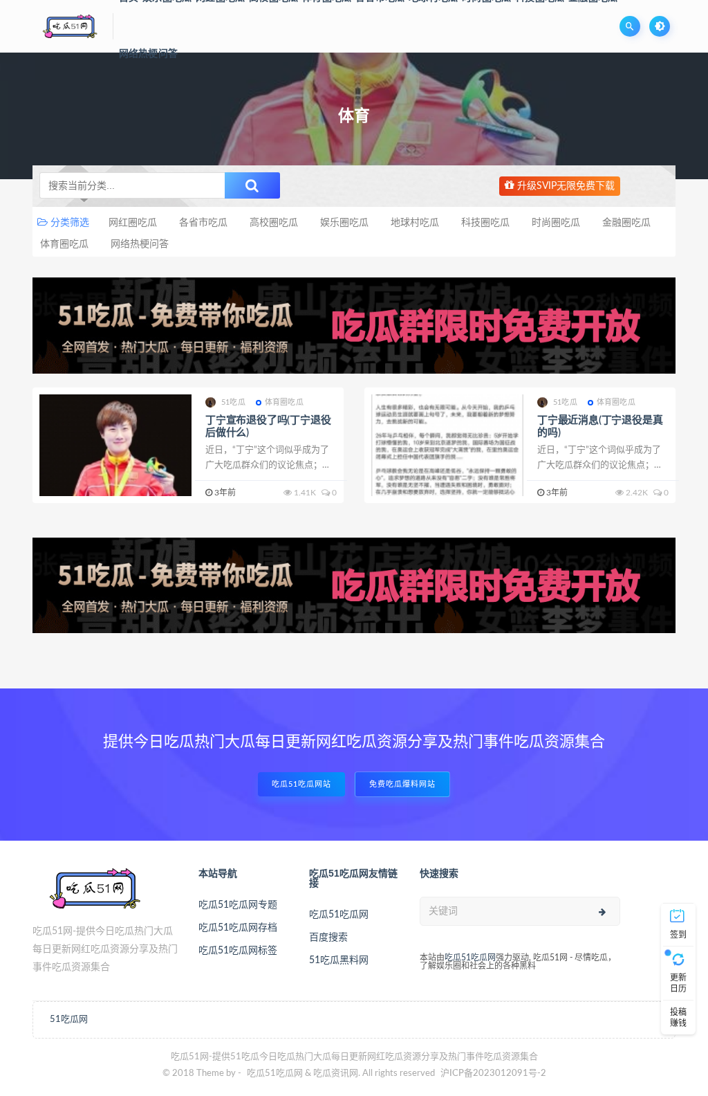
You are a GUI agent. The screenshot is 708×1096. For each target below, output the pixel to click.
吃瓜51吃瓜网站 (301, 784)
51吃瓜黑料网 (339, 960)
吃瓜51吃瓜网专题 (237, 905)
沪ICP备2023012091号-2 (493, 1073)
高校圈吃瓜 (274, 223)
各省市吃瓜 (203, 223)
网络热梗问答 (148, 54)
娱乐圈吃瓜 (344, 223)
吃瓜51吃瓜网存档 (237, 928)
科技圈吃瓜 (485, 223)
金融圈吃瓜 (626, 223)
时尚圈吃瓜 (556, 223)
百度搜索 (328, 937)
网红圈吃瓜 (133, 223)
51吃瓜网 (69, 1019)
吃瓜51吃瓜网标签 (237, 951)
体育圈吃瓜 (64, 244)
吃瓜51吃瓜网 (339, 915)
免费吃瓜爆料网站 (402, 784)
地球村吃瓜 (415, 223)
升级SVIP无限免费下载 (564, 186)
